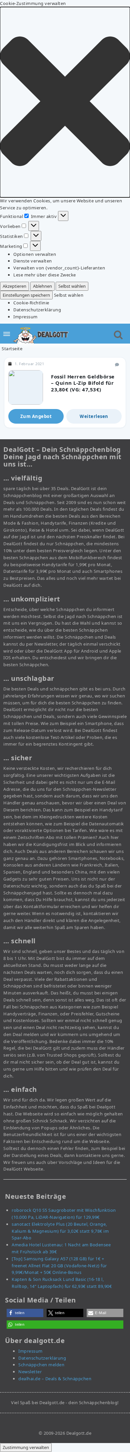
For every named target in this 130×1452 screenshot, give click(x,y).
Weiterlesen (94, 416)
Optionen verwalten (34, 254)
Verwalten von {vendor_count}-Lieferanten (59, 268)
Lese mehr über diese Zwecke (44, 275)
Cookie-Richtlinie (31, 303)
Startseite (12, 349)
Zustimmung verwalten (26, 1447)
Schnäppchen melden (41, 1365)
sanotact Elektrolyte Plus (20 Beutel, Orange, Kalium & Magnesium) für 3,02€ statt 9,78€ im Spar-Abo (60, 1231)
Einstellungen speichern (26, 295)
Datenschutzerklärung (37, 310)
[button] (65, 102)
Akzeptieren (14, 286)
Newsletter (30, 1372)
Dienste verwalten (32, 261)
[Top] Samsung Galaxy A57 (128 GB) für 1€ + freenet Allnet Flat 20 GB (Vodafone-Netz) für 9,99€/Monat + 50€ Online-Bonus (59, 1266)
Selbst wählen (72, 286)
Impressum (25, 317)
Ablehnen (42, 286)
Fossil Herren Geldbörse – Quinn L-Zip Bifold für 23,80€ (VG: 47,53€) (83, 383)
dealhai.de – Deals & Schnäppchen (54, 1379)
